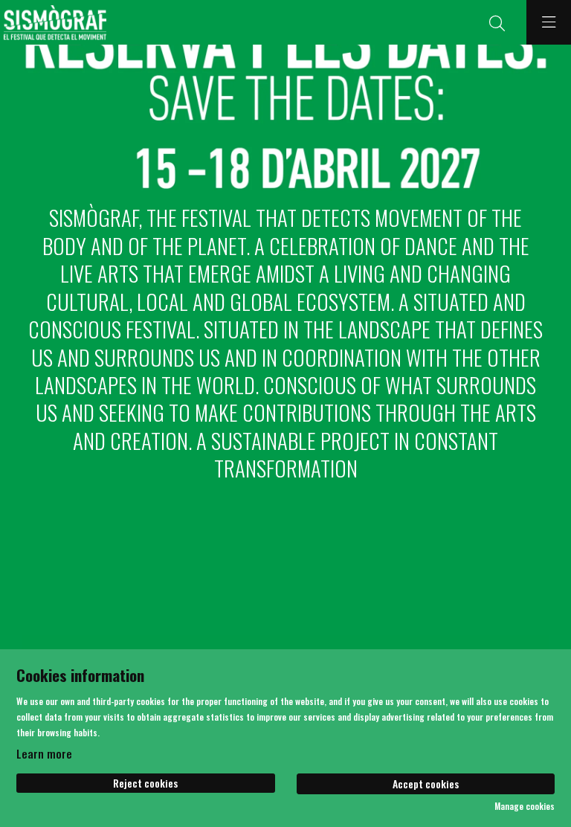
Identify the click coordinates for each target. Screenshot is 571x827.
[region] (285, 119)
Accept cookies (426, 783)
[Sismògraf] (53, 22)
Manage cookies (524, 806)
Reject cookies (145, 783)
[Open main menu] (548, 22)
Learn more (44, 753)
